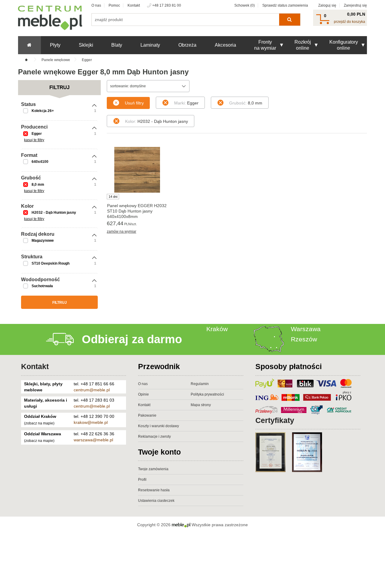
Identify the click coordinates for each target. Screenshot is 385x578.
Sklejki (86, 45)
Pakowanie (147, 415)
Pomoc (114, 5)
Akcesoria (225, 45)
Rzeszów (304, 339)
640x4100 (40, 162)
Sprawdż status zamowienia (285, 5)
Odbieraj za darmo (132, 339)
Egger (37, 134)
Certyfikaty (274, 420)
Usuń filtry (134, 103)
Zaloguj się (327, 5)
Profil (142, 479)
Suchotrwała (42, 286)
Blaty (116, 45)
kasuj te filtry (34, 140)
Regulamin (200, 384)
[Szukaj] (289, 20)
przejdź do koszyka (349, 22)
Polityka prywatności (207, 394)
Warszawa (306, 328)
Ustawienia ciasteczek (156, 501)
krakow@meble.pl (91, 422)
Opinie (143, 394)
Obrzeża (187, 45)
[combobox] (148, 86)
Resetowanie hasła (154, 490)
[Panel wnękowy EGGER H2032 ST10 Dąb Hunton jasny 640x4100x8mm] (137, 170)
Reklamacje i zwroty (154, 436)
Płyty (55, 45)
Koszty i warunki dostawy (158, 426)
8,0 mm (38, 184)
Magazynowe (43, 240)
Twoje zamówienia (153, 469)
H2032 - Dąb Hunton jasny (54, 212)
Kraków (217, 328)
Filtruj (59, 302)
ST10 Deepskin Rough (50, 263)
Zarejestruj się (355, 5)
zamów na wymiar (121, 231)
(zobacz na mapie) (39, 423)
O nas (96, 5)
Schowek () (244, 5)
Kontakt (134, 5)
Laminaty (150, 45)
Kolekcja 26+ (43, 111)
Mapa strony (201, 405)
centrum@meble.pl (92, 389)
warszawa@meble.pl (93, 439)
